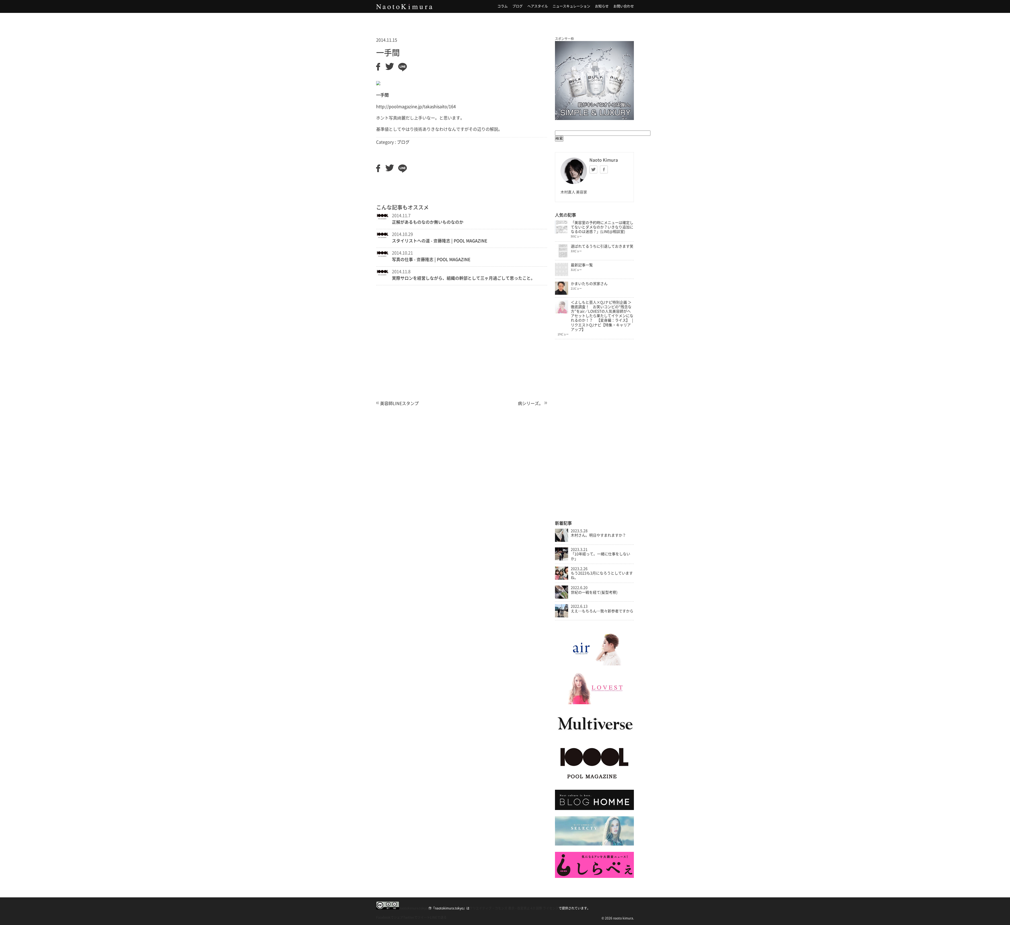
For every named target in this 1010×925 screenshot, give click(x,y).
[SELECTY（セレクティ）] (594, 844)
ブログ (517, 6)
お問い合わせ (623, 6)
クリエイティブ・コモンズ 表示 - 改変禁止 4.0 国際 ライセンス (514, 908)
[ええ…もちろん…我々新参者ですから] (561, 616)
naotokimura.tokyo (413, 908)
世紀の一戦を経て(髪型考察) (594, 592)
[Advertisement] (461, 349)
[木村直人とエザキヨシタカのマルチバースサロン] (594, 735)
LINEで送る (438, 917)
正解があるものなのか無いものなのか (427, 222)
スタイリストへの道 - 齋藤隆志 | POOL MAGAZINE (439, 241)
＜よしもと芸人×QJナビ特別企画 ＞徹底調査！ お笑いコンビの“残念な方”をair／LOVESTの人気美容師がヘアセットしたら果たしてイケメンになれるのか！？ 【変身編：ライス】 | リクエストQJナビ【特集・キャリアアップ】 (602, 316)
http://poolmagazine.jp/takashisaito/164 (416, 106)
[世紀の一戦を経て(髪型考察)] (561, 597)
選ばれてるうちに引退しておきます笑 (602, 246)
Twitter (593, 169)
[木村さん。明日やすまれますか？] (561, 540)
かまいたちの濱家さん (589, 284)
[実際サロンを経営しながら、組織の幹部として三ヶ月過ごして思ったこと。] (382, 274)
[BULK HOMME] (594, 809)
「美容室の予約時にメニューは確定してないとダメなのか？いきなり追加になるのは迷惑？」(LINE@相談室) (602, 227)
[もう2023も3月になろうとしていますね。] (561, 578)
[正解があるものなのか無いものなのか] (382, 218)
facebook (604, 169)
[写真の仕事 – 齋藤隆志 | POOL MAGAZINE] (382, 256)
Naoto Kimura (404, 6)
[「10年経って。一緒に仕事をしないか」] (561, 559)
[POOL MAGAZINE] (594, 782)
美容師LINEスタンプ (399, 403)
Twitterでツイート (416, 917)
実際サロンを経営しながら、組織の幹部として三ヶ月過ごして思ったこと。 (463, 278)
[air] (594, 664)
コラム (502, 6)
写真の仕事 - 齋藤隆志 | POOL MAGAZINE (431, 259)
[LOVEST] (594, 703)
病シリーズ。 (530, 403)
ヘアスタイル (537, 6)
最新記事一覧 (582, 265)
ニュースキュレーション (571, 6)
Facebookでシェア (389, 917)
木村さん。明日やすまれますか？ (598, 535)
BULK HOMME (594, 80)
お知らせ (602, 6)
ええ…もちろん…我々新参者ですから (602, 611)
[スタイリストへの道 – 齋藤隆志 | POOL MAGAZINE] (382, 237)
